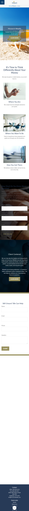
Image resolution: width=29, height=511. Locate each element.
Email (3, 224)
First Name (4, 205)
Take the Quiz (7, 234)
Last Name (4, 215)
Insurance (14, 510)
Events (14, 502)
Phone (3, 325)
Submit (5, 348)
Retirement (14, 504)
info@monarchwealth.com (14, 497)
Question (3, 335)
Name (3, 306)
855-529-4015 (16, 489)
